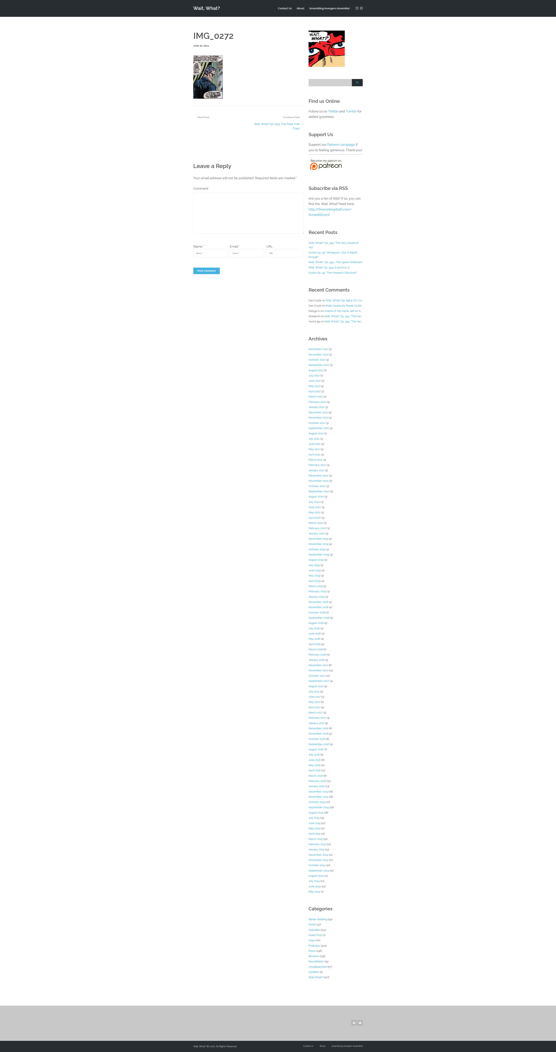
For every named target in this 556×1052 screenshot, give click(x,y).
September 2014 (319, 870)
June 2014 (315, 886)
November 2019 (318, 543)
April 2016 (315, 770)
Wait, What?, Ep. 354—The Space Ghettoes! (335, 262)
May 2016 (314, 765)
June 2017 (315, 696)
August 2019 (316, 559)
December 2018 (318, 601)
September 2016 (319, 744)
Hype (312, 940)
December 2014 (318, 854)
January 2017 (316, 723)
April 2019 (315, 580)
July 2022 (314, 375)
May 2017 (314, 702)
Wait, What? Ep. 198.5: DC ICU (344, 300)
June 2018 (315, 633)
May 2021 (314, 449)
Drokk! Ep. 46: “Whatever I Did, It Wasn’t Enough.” (333, 254)
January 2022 (316, 407)
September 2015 (319, 807)
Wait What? (316, 977)
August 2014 (316, 875)
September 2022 (319, 364)
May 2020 (314, 512)
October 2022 (317, 359)
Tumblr (351, 111)
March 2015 (316, 838)
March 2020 (316, 522)
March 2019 (316, 586)
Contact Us (285, 8)
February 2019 (317, 591)
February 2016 (317, 781)
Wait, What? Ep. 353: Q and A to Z (329, 267)
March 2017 (316, 712)
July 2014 (314, 881)
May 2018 (314, 638)
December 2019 (318, 538)
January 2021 (316, 470)
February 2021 (317, 464)
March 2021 (315, 459)
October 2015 (317, 802)
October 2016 (317, 738)
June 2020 (315, 507)
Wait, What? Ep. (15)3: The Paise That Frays (277, 126)
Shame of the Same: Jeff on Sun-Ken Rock (350, 311)
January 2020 (317, 533)
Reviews (314, 956)
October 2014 (317, 865)
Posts (312, 950)
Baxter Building (318, 919)
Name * (198, 246)
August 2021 (316, 433)
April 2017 (314, 707)
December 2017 (318, 665)
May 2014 (314, 891)
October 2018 (317, 612)
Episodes (314, 929)
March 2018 (316, 649)
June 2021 (314, 443)
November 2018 (318, 607)
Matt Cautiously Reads (345, 305)
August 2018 (316, 623)
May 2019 (314, 575)
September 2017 (319, 680)
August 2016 (316, 749)
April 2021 (314, 454)
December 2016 (318, 728)
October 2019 (317, 549)
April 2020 (315, 517)
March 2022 (316, 396)
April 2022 (314, 391)
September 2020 (319, 491)
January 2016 (316, 786)
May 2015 (314, 828)
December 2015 (318, 791)
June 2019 (315, 570)
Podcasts (314, 945)
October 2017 (317, 675)
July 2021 (314, 438)
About (300, 8)
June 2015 (315, 823)
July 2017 (314, 691)
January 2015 (316, 849)
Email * (235, 246)
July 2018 (314, 628)
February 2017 (317, 717)
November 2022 (318, 354)
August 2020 (316, 496)
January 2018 (316, 659)
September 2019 (319, 554)
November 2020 (318, 480)
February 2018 (317, 654)
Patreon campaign (341, 144)
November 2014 (318, 860)
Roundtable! (316, 961)
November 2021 (318, 417)
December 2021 (318, 412)
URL (269, 246)
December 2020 (318, 475)
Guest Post (315, 935)
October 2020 (317, 486)
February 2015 (317, 844)
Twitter (333, 111)
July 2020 (314, 501)
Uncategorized (318, 966)
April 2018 (315, 644)
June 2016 (315, 759)
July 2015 (314, 817)
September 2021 (319, 428)
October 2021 (317, 422)
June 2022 (315, 380)
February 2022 (317, 401)
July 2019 (314, 565)
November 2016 (318, 733)
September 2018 (319, 617)
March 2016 (316, 775)
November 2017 (318, 670)
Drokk (312, 924)
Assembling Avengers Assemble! (329, 8)
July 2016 (314, 754)
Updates (314, 971)
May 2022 (314, 386)
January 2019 (316, 596)
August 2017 (316, 686)
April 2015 (314, 833)
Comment (200, 188)
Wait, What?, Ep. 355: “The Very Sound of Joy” (334, 245)
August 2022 (316, 370)
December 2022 (318, 349)
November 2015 (318, 796)
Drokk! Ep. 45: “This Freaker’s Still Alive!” (333, 272)
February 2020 (317, 528)
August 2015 (316, 812)
